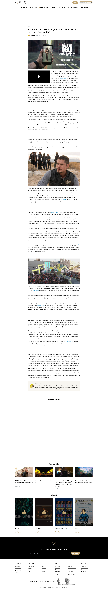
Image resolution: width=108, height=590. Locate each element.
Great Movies (44, 7)
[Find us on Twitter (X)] (85, 571)
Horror (30, 572)
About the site (84, 565)
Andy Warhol (63, 199)
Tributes (56, 574)
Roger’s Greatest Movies (20, 565)
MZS (56, 569)
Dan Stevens (59, 216)
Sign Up (16, 572)
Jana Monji (33, 35)
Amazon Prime (31, 566)
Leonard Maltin (41, 305)
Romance (44, 568)
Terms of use (57, 587)
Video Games (70, 566)
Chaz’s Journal (57, 566)
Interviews (62, 7)
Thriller (43, 572)
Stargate (69, 341)
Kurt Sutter (59, 192)
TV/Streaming (53, 7)
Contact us (83, 566)
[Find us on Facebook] (81, 571)
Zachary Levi (63, 78)
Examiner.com (60, 387)
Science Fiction (45, 569)
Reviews (56, 565)
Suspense (44, 571)
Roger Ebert (70, 572)
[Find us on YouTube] (83, 571)
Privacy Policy (64, 587)
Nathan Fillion (35, 290)
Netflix (43, 566)
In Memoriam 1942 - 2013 (50, 581)
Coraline (62, 244)
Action (30, 565)
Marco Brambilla (55, 212)
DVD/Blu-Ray (70, 565)
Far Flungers (57, 571)
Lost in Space (39, 302)
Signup (75, 2)
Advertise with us (84, 568)
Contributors (84, 7)
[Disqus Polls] (54, 416)
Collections (33, 7)
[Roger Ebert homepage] (22, 2)
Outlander (75, 75)
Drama (30, 571)
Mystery (43, 565)
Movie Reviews (23, 7)
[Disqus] (54, 444)
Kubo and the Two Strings (73, 244)
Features (29, 26)
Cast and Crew (18, 568)
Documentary (31, 569)
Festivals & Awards (73, 7)
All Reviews (17, 566)
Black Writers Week (72, 568)
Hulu (29, 574)
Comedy (30, 568)
